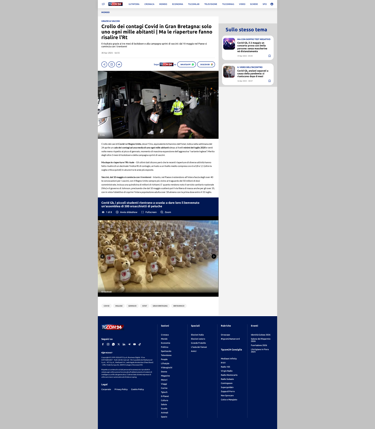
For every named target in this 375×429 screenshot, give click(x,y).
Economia (165, 343)
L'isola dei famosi (199, 347)
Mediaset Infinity (229, 358)
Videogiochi (166, 367)
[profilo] (272, 4)
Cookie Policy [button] (137, 389)
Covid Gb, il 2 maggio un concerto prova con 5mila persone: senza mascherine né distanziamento (252, 47)
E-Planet (165, 396)
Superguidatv (227, 387)
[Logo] (115, 4)
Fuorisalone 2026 (259, 345)
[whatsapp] (113, 344)
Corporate (106, 389)
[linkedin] (123, 344)
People (164, 359)
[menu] (103, 4)
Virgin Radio (226, 371)
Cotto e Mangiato (229, 399)
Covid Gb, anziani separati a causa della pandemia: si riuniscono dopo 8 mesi (252, 73)
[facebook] (102, 344)
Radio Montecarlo (229, 375)
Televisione (166, 355)
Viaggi (164, 384)
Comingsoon (226, 383)
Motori (164, 380)
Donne (164, 371)
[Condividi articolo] (104, 64)
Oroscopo (225, 335)
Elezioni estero (198, 339)
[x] (118, 344)
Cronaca (165, 335)
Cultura (164, 400)
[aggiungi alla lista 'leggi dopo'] (111, 64)
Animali (164, 412)
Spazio (164, 417)
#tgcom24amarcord (230, 339)
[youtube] (134, 344)
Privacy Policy (121, 389)
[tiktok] (139, 344)
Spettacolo (166, 351)
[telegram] (129, 344)
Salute (164, 404)
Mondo (164, 339)
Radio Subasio (227, 379)
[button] (126, 212)
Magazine (165, 376)
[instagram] (108, 344)
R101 (223, 363)
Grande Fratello (198, 343)
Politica (164, 347)
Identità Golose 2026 (260, 335)
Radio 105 (225, 367)
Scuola (164, 408)
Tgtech (164, 392)
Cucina (164, 388)
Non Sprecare (227, 395)
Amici (193, 351)
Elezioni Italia (197, 335)
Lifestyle (165, 363)
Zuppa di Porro (228, 391)
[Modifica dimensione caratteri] (119, 64)
